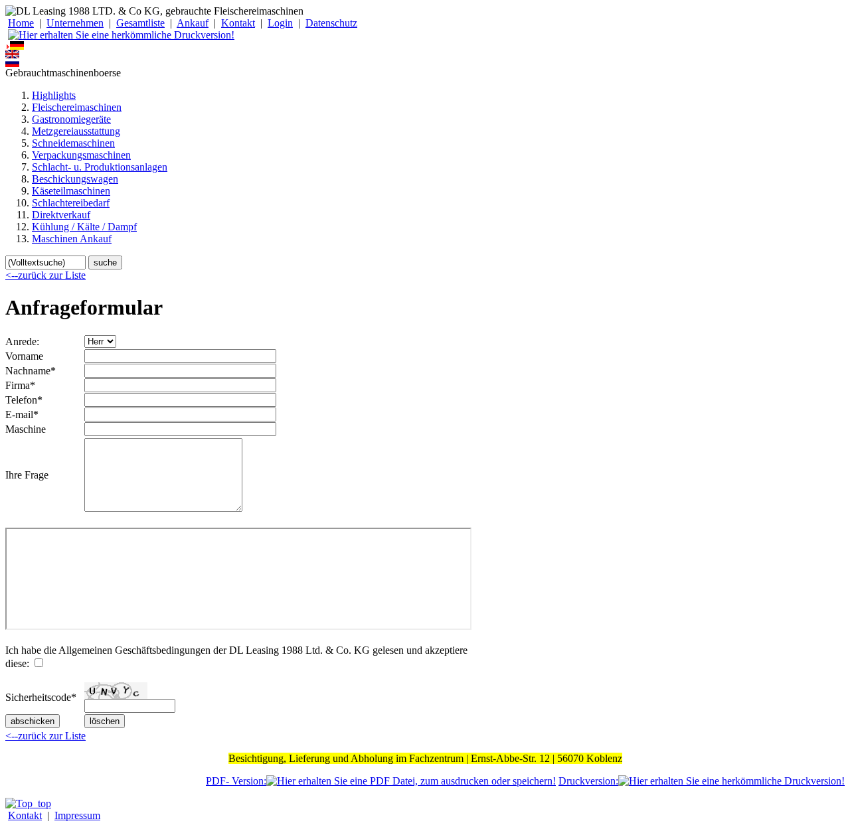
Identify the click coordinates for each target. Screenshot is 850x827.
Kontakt (238, 23)
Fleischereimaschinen (77, 107)
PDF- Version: (236, 781)
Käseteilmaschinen (71, 190)
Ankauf (193, 23)
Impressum (77, 815)
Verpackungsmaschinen (81, 155)
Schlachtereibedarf (71, 202)
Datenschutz (331, 23)
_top (42, 803)
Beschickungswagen (75, 179)
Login (280, 23)
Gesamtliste (140, 23)
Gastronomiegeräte (71, 119)
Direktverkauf (61, 214)
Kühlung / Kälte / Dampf (84, 226)
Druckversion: (588, 781)
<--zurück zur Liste (45, 275)
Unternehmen (75, 23)
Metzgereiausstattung (76, 131)
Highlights (54, 95)
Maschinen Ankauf (72, 238)
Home (21, 23)
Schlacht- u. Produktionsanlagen (99, 167)
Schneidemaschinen (73, 143)
